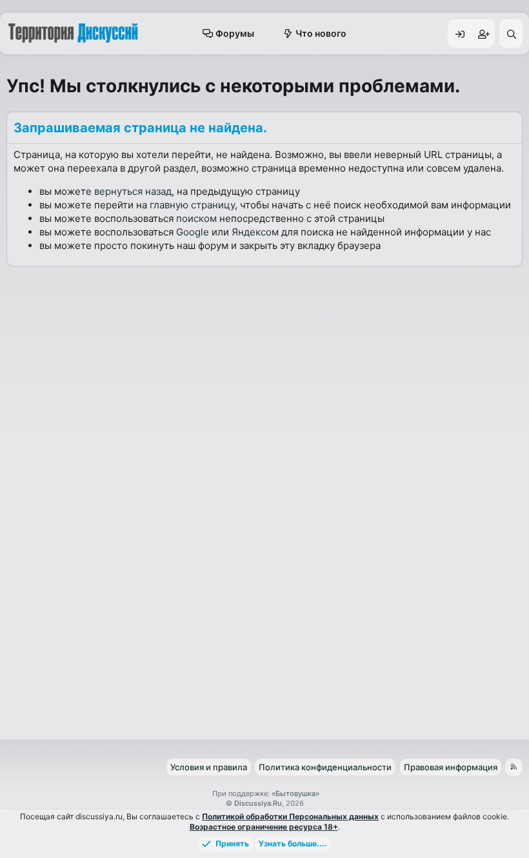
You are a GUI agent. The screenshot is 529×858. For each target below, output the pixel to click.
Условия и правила (208, 767)
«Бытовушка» (295, 793)
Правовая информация (450, 767)
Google (192, 232)
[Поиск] (511, 33)
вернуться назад (133, 191)
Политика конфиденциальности (325, 767)
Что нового (320, 33)
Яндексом (255, 232)
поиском (196, 218)
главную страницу (192, 205)
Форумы (234, 33)
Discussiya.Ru (258, 803)
